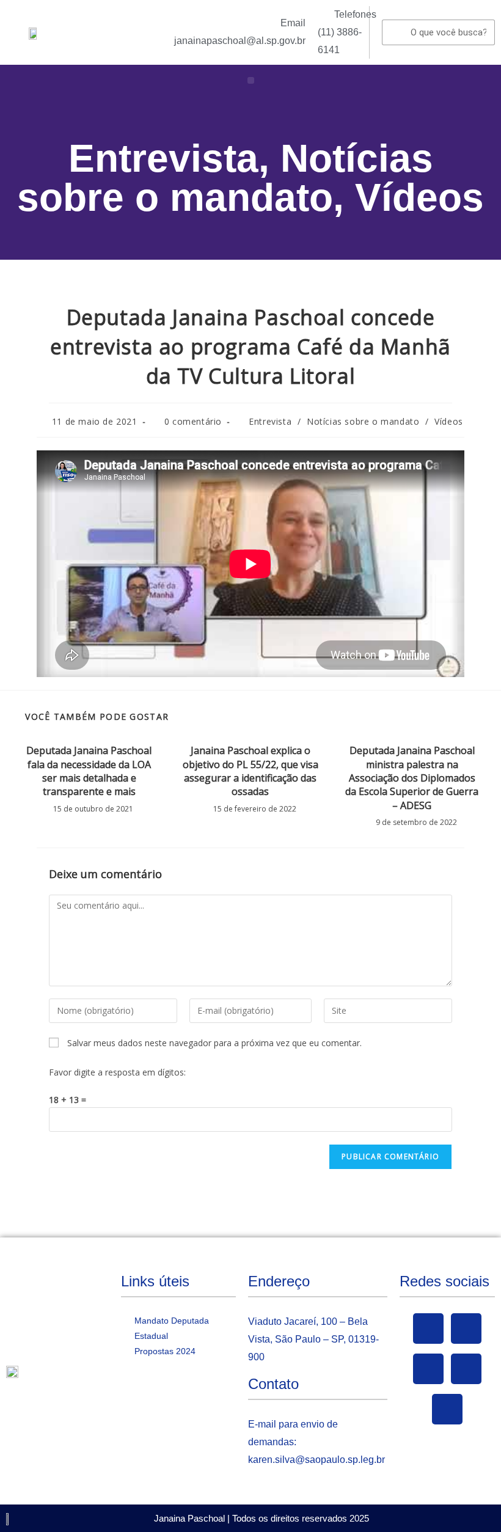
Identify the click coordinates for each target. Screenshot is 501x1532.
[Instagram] (466, 1369)
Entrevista (163, 158)
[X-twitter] (466, 1328)
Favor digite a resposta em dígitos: (117, 1072)
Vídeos (419, 197)
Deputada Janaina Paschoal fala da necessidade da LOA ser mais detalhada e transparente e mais (89, 771)
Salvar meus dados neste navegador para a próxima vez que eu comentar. (214, 1043)
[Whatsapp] (447, 1409)
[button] (250, 80)
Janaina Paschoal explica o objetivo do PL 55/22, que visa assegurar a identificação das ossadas (250, 771)
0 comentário (193, 421)
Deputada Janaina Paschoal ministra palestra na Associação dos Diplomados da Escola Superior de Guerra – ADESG (411, 778)
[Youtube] (428, 1369)
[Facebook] (428, 1328)
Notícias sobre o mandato (225, 177)
